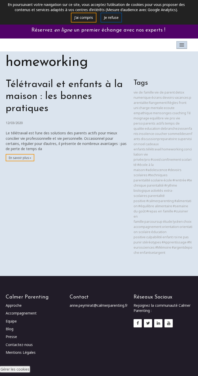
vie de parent (164, 92)
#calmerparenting (160, 201)
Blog (9, 328)
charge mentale (151, 108)
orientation (170, 227)
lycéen (178, 221)
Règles (172, 103)
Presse (11, 336)
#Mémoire (163, 247)
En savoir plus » (20, 158)
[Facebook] (138, 322)
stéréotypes (151, 242)
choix (187, 221)
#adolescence (156, 170)
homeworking (172, 149)
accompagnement (147, 227)
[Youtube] (168, 322)
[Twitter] (148, 322)
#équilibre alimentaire (155, 206)
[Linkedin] (158, 322)
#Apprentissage (174, 242)
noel (141, 144)
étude (167, 221)
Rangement (158, 103)
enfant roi (170, 237)
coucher (161, 134)
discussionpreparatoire (159, 139)
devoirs (168, 97)
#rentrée (179, 180)
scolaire (157, 180)
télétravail (153, 149)
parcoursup (153, 221)
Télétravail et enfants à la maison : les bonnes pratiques (64, 97)
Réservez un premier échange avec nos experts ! (99, 30)
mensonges (162, 113)
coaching (179, 113)
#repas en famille (159, 211)
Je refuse (111, 17)
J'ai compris (83, 17)
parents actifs (153, 123)
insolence (146, 134)
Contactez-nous (19, 344)
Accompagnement (21, 313)
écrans (156, 97)
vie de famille (144, 92)
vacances (182, 97)
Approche (14, 305)
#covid (156, 159)
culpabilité (154, 237)
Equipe (11, 321)
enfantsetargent (152, 252)
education (152, 128)
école (167, 180)
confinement (171, 159)
